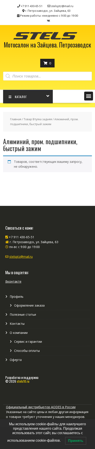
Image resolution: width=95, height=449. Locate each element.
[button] (88, 96)
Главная (15, 119)
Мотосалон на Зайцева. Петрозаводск (47, 44)
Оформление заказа (29, 305)
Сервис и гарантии (28, 341)
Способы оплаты (27, 351)
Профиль (16, 296)
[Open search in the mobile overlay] (47, 76)
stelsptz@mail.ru (21, 256)
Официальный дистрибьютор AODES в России (41, 407)
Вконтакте (13, 281)
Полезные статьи (23, 314)
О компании (19, 333)
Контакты (17, 323)
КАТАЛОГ (21, 96)
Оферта (16, 360)
